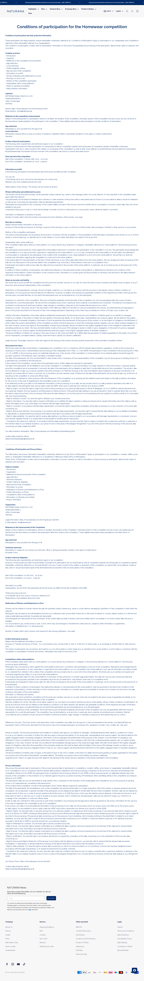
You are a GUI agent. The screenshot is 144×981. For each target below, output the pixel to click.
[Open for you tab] (134, 970)
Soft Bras (79, 950)
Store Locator (10, 946)
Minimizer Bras (81, 954)
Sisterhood (80, 946)
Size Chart (43, 939)
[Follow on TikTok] (24, 964)
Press (7, 939)
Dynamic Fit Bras (82, 942)
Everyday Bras (70, 9)
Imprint (120, 927)
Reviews (43, 942)
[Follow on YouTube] (18, 964)
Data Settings (122, 942)
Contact (42, 935)
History (8, 931)
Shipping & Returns (47, 927)
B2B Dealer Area (11, 942)
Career (7, 935)
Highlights (32, 9)
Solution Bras (55, 9)
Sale (30, 13)
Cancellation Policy (124, 939)
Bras (43, 9)
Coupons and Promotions (86, 939)
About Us (8, 927)
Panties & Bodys (87, 9)
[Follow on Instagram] (12, 964)
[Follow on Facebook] (6, 964)
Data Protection (123, 935)
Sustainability (10, 950)
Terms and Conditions (125, 931)
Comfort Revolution (83, 931)
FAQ (41, 931)
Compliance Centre (124, 946)
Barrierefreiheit (122, 950)
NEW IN (79, 927)
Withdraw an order (47, 946)
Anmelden (51, 898)
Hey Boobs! (80, 935)
